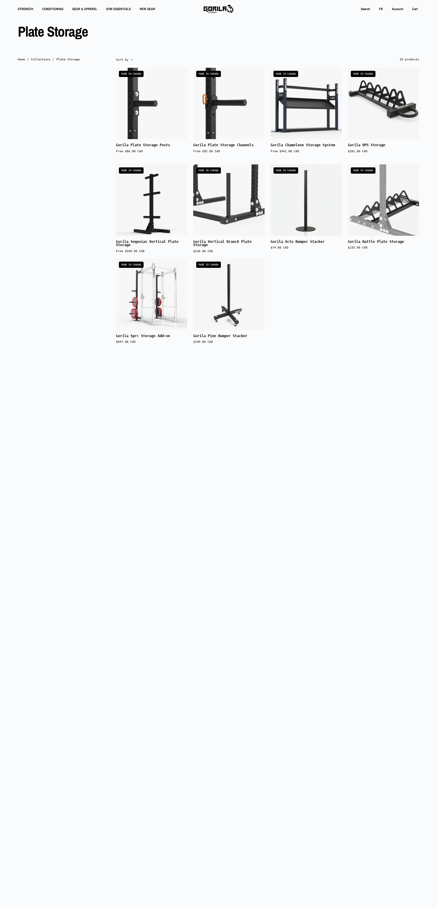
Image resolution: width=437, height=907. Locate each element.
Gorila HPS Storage (366, 145)
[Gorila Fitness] (218, 9)
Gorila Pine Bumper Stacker (220, 336)
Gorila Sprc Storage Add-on (143, 336)
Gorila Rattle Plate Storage (376, 242)
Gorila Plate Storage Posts (143, 145)
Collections (41, 59)
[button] (365, 9)
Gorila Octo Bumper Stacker (298, 242)
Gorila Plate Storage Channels (223, 145)
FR (381, 9)
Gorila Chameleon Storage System (303, 145)
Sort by (122, 59)
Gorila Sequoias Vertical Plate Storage (147, 243)
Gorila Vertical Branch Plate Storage (222, 243)
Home (21, 59)
